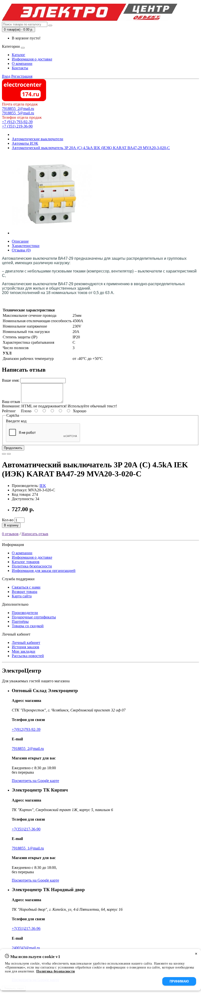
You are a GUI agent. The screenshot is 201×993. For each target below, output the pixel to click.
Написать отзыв (35, 534)
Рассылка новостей (28, 656)
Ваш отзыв (11, 402)
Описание (20, 241)
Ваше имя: (10, 380)
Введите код (16, 421)
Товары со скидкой (28, 626)
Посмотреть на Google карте (35, 781)
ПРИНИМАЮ (179, 981)
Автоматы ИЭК (25, 143)
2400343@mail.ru (26, 948)
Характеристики (25, 246)
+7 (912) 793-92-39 (17, 122)
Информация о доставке (32, 59)
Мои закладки (23, 651)
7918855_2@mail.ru (18, 108)
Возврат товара (24, 592)
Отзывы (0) (21, 250)
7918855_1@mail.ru (28, 848)
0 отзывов (10, 534)
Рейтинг (9, 411)
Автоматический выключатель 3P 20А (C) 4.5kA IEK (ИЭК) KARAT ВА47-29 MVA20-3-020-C (91, 148)
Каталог (18, 55)
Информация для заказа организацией (43, 570)
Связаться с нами (26, 587)
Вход (6, 76)
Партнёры (20, 621)
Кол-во (7, 520)
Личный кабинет (26, 642)
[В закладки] (4, 454)
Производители (25, 613)
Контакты (20, 68)
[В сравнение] (9, 454)
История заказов (25, 647)
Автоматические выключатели (37, 139)
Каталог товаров (25, 562)
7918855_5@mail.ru (18, 113)
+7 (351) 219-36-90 (17, 126)
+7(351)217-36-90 (26, 829)
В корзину (11, 525)
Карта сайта (22, 596)
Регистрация (21, 76)
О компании (22, 63)
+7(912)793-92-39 (26, 729)
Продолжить (13, 448)
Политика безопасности (32, 566)
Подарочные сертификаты (34, 617)
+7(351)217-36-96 (26, 928)
